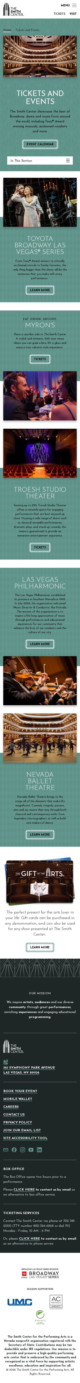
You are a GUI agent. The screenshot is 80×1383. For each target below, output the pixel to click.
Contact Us (14, 1114)
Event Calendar (40, 144)
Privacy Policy (17, 1122)
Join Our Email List (22, 1130)
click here (24, 1189)
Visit (73, 14)
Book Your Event (20, 1091)
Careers (10, 1107)
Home (7, 30)
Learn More (40, 290)
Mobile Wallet (17, 1099)
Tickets (59, 14)
